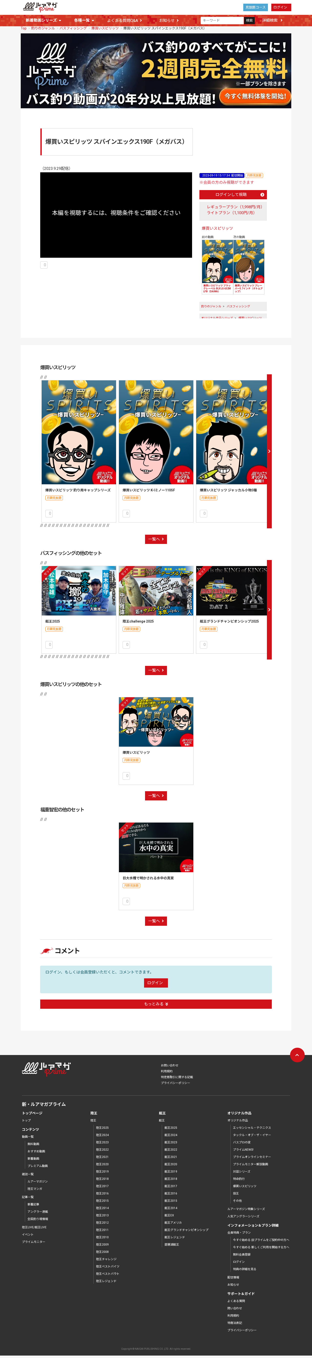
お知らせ (167, 20)
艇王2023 (171, 1142)
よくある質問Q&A (122, 20)
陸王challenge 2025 (138, 621)
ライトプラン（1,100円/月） (232, 213)
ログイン (280, 7)
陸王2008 (102, 1252)
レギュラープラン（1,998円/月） (235, 207)
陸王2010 (102, 1237)
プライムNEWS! (243, 1149)
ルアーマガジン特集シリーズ (246, 1209)
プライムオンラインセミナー (252, 1157)
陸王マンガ (35, 1189)
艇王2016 (171, 1193)
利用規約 (167, 1071)
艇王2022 (171, 1149)
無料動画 (33, 1144)
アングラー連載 (38, 1211)
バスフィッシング (73, 28)
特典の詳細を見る (244, 1269)
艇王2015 (171, 1200)
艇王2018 (171, 1179)
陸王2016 (102, 1193)
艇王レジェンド (175, 1237)
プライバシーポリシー (175, 1083)
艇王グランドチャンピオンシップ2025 (229, 621)
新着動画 (33, 1158)
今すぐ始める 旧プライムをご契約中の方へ (261, 1240)
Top (24, 28)
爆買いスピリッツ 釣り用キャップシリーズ (78, 490)
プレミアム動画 (38, 1166)
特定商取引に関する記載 (177, 1077)
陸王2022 (102, 1149)
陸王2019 (102, 1171)
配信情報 (233, 1277)
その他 (237, 1200)
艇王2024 (171, 1135)
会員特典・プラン (239, 1232)
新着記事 (33, 1204)
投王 (236, 1193)
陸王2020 (102, 1164)
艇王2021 (171, 1157)
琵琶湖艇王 (172, 1244)
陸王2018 (102, 1179)
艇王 (162, 1120)
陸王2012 (102, 1222)
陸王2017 (102, 1186)
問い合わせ (234, 1308)
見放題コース (255, 7)
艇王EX (169, 1215)
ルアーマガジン (38, 1181)
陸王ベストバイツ (107, 1266)
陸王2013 (102, 1215)
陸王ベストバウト (107, 1273)
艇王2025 (52, 621)
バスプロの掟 (242, 1142)
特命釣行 (239, 1179)
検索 (249, 20)
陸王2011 (102, 1230)
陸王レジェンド (106, 1281)
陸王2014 (102, 1208)
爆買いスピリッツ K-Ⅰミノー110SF (149, 490)
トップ (26, 1120)
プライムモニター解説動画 (250, 1164)
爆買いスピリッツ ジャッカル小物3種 (228, 490)
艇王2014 (171, 1208)
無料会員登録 (242, 1254)
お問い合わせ (169, 1065)
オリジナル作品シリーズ (217, 318)
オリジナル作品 (237, 1120)
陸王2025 (102, 1127)
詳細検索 (270, 20)
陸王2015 (102, 1200)
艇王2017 (171, 1186)
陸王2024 (102, 1135)
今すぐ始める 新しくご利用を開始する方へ (261, 1247)
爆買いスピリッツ (105, 28)
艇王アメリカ (173, 1222)
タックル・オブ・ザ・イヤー (252, 1135)
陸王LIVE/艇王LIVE (34, 1227)
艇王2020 (171, 1164)
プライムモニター (33, 1242)
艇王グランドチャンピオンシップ (186, 1230)
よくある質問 (236, 1301)
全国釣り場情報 (38, 1219)
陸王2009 (102, 1244)
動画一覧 (28, 1136)
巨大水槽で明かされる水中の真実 (148, 878)
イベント (28, 1234)
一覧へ (154, 539)
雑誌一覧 (28, 1174)
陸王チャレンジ (106, 1259)
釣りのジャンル (43, 28)
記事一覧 (28, 1197)
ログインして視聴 (231, 194)
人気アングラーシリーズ (243, 1216)
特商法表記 (234, 1323)
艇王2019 (171, 1171)
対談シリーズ (241, 1171)
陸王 (93, 1120)
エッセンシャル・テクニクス (252, 1127)
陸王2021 (102, 1157)
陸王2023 (102, 1142)
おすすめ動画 (36, 1151)
